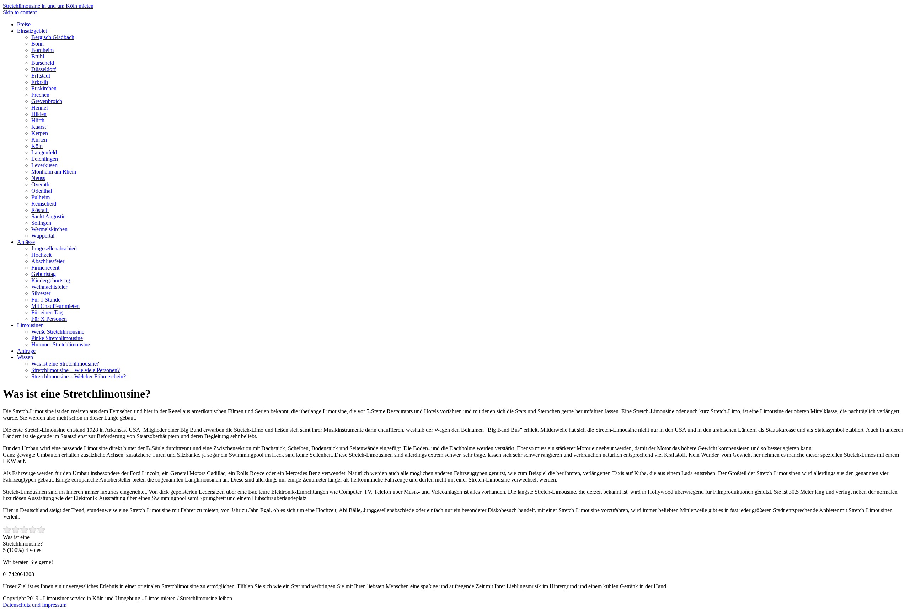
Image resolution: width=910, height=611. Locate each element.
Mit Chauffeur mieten (55, 306)
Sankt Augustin (48, 216)
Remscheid (43, 204)
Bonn (37, 44)
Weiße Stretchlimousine (57, 332)
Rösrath (40, 210)
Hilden (39, 114)
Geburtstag (43, 274)
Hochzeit (41, 255)
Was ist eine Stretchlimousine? (65, 364)
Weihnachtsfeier (49, 287)
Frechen (40, 95)
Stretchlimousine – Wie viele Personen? (75, 370)
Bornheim (42, 50)
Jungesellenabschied (54, 248)
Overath (40, 184)
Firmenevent (45, 268)
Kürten (39, 140)
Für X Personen (49, 319)
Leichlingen (44, 159)
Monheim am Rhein (53, 172)
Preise (24, 24)
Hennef (39, 108)
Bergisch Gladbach (52, 37)
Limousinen (30, 325)
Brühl (37, 56)
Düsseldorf (43, 69)
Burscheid (42, 63)
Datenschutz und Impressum (34, 605)
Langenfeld (44, 152)
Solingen (41, 223)
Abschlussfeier (47, 261)
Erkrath (39, 82)
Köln (37, 146)
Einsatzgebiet (32, 31)
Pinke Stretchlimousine (57, 338)
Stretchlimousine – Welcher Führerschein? (78, 376)
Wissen (25, 357)
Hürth (37, 120)
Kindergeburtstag (50, 280)
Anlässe (26, 242)
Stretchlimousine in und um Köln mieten (48, 6)
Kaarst (38, 127)
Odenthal (41, 191)
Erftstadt (40, 76)
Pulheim (40, 197)
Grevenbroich (46, 101)
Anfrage (26, 351)
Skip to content (20, 12)
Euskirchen (44, 88)
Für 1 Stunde (45, 300)
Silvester (40, 293)
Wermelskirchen (49, 229)
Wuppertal (42, 236)
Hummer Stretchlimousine (60, 344)
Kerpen (39, 133)
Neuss (38, 178)
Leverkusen (44, 165)
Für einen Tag (47, 312)
